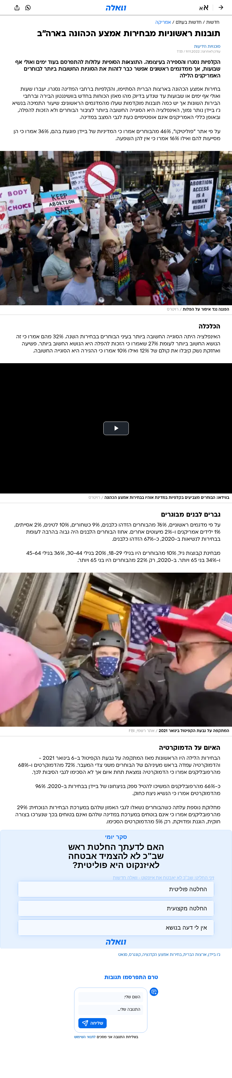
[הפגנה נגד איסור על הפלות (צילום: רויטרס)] (116, 233)
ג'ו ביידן (214, 955)
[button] (203, 7)
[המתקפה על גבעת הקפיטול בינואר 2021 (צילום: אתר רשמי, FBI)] (116, 654)
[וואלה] (116, 7)
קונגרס (135, 955)
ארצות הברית (195, 955)
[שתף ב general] (17, 8)
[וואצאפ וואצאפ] (28, 7)
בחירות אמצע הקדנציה (162, 955)
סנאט (122, 955)
